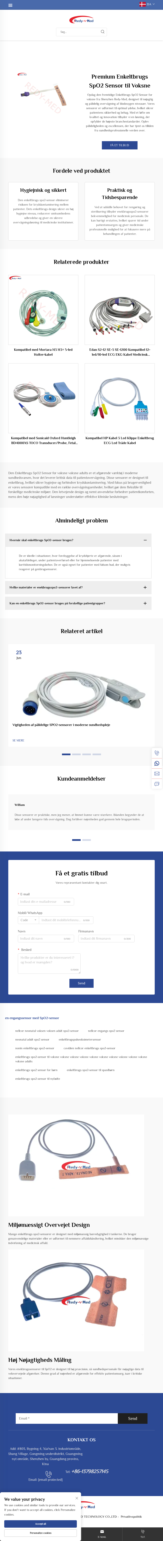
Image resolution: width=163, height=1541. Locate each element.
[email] (157, 773)
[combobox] (28, 920)
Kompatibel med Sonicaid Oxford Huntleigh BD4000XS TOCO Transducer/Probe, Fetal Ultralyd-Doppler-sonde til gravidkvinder (43, 440)
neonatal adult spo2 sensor (32, 1039)
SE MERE (18, 740)
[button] (66, 754)
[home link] (81, 19)
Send (81, 983)
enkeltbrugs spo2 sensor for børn (36, 1070)
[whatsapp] (157, 763)
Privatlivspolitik (131, 1516)
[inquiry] (157, 784)
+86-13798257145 (89, 1471)
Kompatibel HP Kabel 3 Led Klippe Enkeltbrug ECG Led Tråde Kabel (120, 440)
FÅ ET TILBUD (119, 145)
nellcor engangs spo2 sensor (106, 1030)
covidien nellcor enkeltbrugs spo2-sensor (89, 1048)
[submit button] (102, 32)
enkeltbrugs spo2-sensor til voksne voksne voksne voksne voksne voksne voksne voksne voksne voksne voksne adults (81, 1059)
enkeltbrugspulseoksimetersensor (80, 1039)
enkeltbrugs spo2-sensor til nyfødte (37, 1078)
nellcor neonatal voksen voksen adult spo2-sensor (47, 1030)
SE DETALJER (43, 310)
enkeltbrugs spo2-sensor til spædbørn (91, 1070)
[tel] (157, 753)
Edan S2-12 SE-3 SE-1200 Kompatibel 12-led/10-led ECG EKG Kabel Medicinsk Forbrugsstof (119, 352)
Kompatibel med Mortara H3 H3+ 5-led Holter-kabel (43, 352)
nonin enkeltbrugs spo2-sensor (34, 1048)
